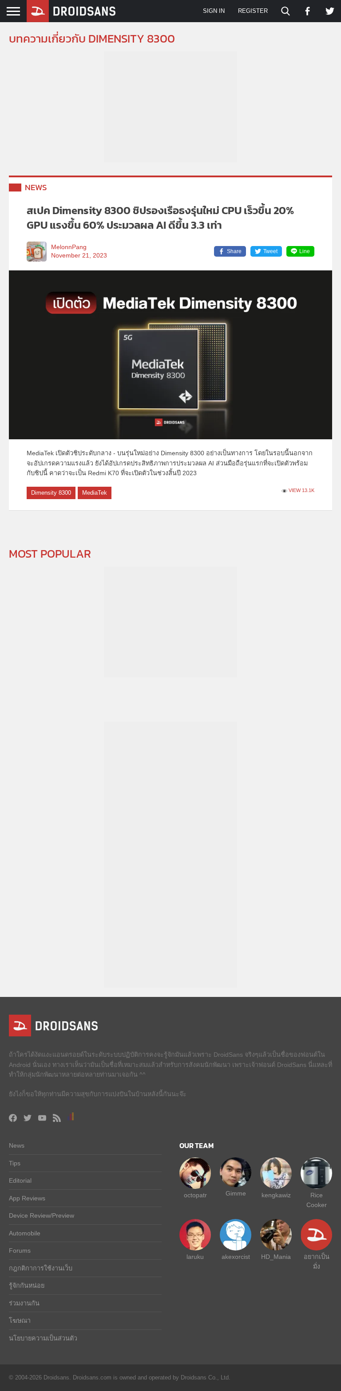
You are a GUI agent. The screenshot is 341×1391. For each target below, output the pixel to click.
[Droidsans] (71, 11)
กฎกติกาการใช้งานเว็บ (40, 1268)
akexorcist (236, 1256)
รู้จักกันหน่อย (26, 1285)
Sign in (214, 11)
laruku (195, 1256)
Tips (14, 1163)
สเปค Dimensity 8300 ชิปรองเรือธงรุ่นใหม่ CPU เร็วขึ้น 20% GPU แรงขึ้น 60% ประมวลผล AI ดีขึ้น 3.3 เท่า (160, 218)
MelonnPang (69, 247)
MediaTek (94, 492)
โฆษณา (20, 1320)
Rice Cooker (316, 1200)
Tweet (270, 251)
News (36, 187)
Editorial (20, 1180)
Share (234, 251)
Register (253, 11)
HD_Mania (276, 1256)
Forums (20, 1250)
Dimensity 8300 (51, 492)
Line (304, 251)
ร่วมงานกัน (24, 1303)
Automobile (24, 1233)
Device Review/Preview (41, 1215)
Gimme (236, 1193)
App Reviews (27, 1198)
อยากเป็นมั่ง (316, 1261)
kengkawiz (276, 1195)
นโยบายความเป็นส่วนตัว (43, 1338)
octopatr (195, 1195)
